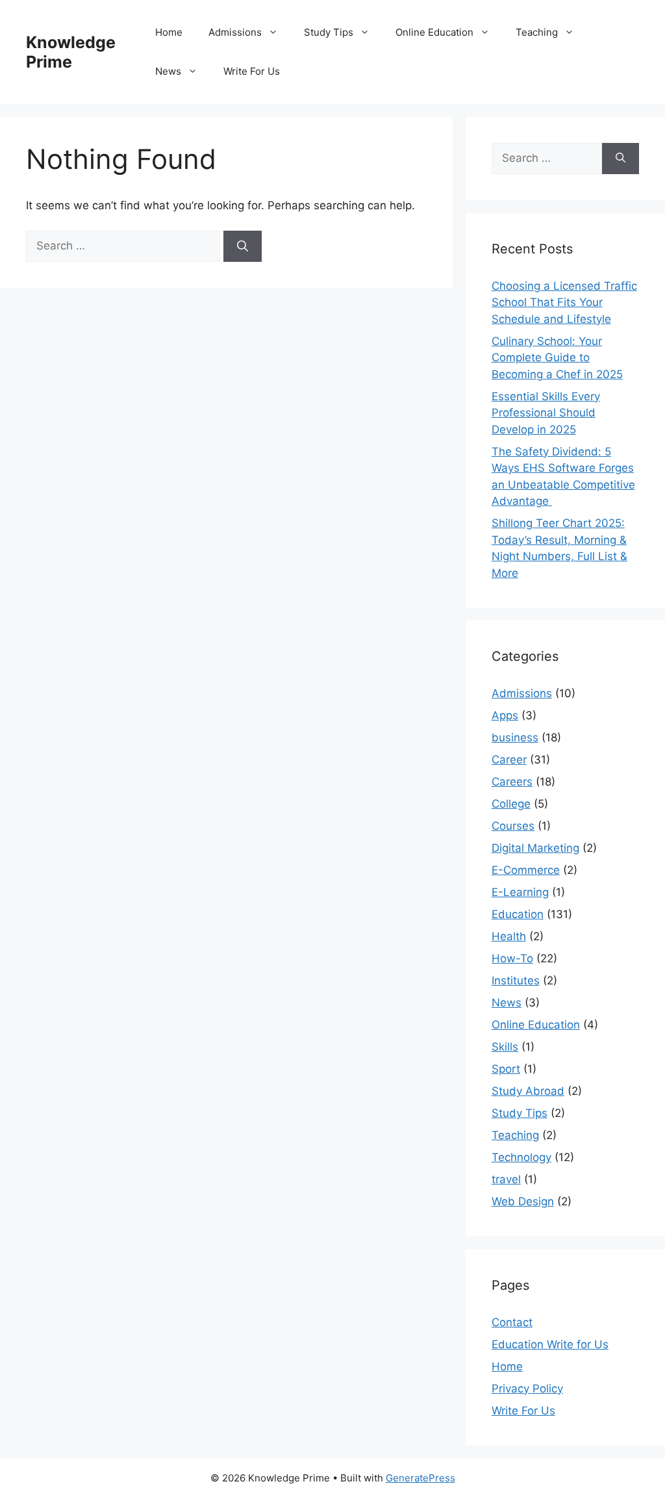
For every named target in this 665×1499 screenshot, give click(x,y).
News (168, 71)
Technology (521, 1157)
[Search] (242, 246)
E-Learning (520, 892)
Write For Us (251, 71)
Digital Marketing (535, 847)
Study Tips (328, 32)
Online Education (434, 32)
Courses (513, 825)
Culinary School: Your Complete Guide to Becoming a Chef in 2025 (557, 358)
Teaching (537, 32)
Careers (512, 781)
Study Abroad (528, 1090)
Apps (505, 715)
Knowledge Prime (71, 51)
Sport (506, 1068)
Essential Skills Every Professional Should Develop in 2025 (546, 413)
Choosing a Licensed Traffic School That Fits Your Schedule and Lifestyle (564, 302)
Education (518, 914)
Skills (505, 1046)
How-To (512, 958)
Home (168, 32)
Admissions (235, 32)
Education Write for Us (550, 1344)
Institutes (516, 980)
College (511, 803)
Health (509, 936)
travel (506, 1179)
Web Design (523, 1201)
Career (509, 759)
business (515, 737)
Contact (512, 1322)
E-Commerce (526, 870)
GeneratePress (420, 1478)
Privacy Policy (527, 1388)
